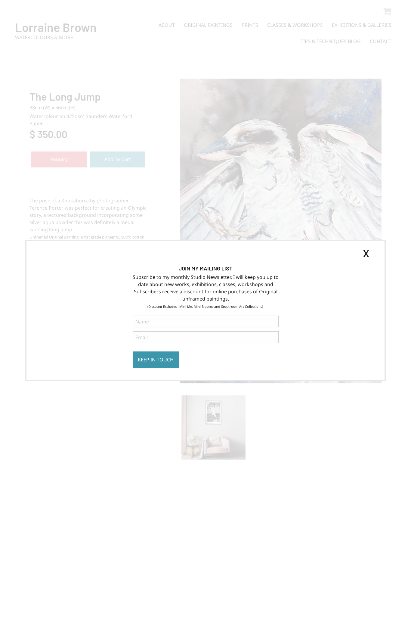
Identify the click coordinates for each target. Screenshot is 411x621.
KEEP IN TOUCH (156, 359)
